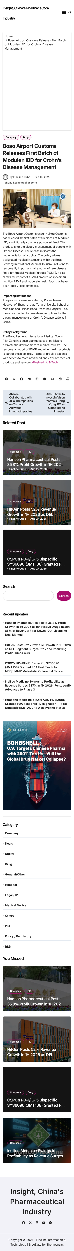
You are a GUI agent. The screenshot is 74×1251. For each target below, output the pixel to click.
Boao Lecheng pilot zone (21, 182)
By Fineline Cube (20, 176)
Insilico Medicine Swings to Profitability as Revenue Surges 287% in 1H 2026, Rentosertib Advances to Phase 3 (38, 685)
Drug (26, 137)
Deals (9, 843)
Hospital (11, 884)
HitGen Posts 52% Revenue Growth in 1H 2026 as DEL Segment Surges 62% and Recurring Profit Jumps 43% (38, 649)
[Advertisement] (37, 89)
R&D (8, 946)
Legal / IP (11, 895)
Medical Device (15, 905)
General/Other (15, 874)
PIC (30, 451)
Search (9, 586)
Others (10, 915)
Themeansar (55, 1244)
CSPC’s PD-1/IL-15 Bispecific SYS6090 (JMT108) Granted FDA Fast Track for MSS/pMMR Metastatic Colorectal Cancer (34, 667)
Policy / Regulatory (18, 936)
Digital (9, 854)
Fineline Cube (17, 468)
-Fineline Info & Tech (44, 362)
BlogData (35, 1244)
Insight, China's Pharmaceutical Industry (37, 1201)
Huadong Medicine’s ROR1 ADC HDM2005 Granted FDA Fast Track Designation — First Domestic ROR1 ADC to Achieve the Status (36, 703)
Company (11, 137)
